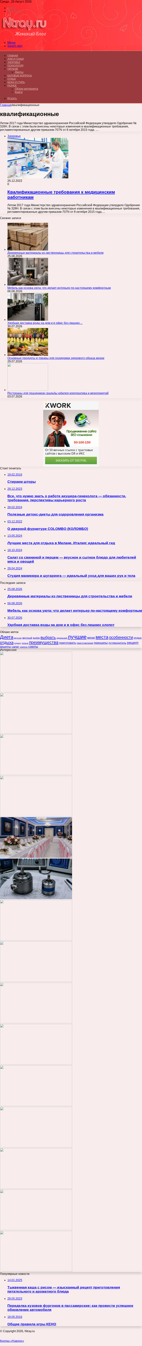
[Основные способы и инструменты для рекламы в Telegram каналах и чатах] (36, 939)
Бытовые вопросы (19, 75)
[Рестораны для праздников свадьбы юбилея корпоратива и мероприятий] (27, 389)
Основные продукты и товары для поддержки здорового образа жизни (55, 358)
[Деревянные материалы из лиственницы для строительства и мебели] (27, 249)
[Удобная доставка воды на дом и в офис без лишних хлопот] (27, 319)
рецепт (133, 643)
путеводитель (117, 642)
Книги (19, 92)
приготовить (67, 642)
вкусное (18, 638)
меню (91, 637)
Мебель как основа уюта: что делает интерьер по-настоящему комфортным (59, 287)
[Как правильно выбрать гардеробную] (36, 980)
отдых (138, 637)
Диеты (19, 72)
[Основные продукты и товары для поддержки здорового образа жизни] (27, 354)
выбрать (48, 637)
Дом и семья (15, 59)
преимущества (43, 642)
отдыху (17, 643)
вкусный (27, 637)
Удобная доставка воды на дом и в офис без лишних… (45, 323)
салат (15, 646)
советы (33, 646)
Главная (5, 105)
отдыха (6, 642)
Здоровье (13, 62)
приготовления (85, 643)
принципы (101, 642)
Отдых (11, 79)
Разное (12, 85)
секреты (24, 647)
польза (25, 643)
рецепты (5, 646)
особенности (121, 637)
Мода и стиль (16, 82)
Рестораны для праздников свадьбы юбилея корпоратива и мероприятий (58, 393)
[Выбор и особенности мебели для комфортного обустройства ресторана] (36, 1022)
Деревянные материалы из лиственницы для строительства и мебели (55, 252)
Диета (6, 637)
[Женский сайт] (24, 36)
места (102, 637)
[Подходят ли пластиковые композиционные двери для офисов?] (36, 1105)
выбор (36, 638)
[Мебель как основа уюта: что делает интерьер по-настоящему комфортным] (27, 284)
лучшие (77, 637)
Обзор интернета (26, 88)
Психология (15, 65)
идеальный (62, 638)
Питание (12, 69)
